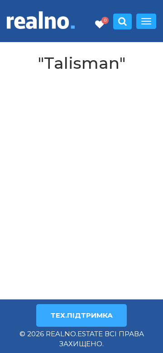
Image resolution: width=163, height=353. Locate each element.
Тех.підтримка (82, 315)
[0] (99, 24)
